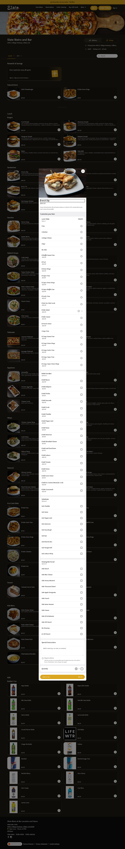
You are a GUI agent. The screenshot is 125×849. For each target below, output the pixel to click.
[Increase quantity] (81, 668)
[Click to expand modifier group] (82, 311)
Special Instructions (49, 642)
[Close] (83, 171)
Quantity (45, 669)
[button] (62, 183)
